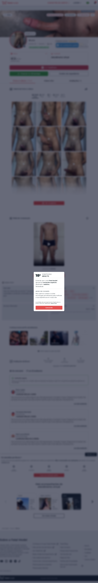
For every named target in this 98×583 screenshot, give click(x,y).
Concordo (49, 308)
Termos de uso (39, 286)
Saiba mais (54, 303)
